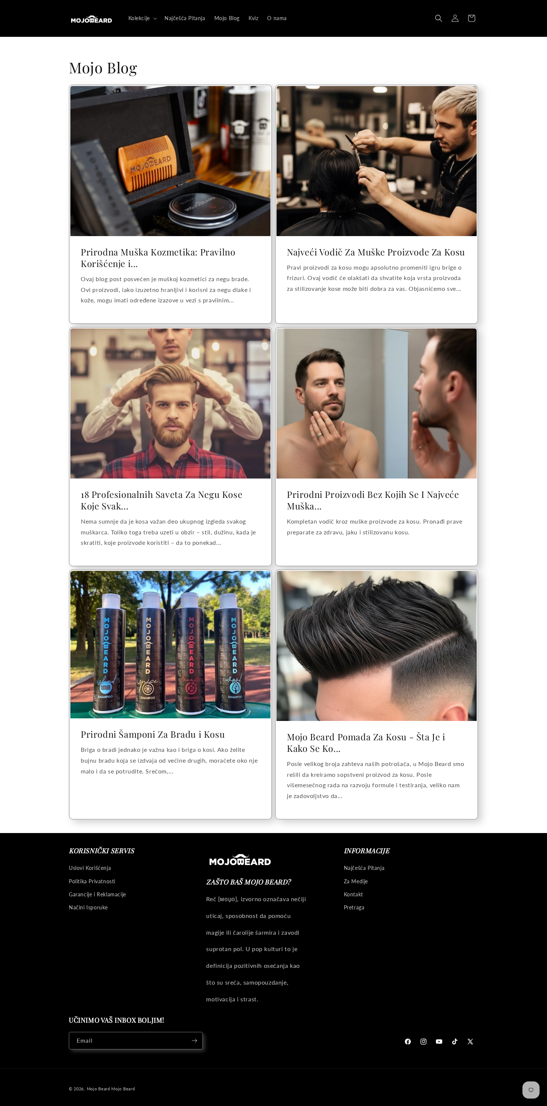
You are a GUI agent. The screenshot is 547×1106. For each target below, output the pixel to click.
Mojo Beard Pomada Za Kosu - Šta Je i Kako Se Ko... (366, 742)
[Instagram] (423, 1041)
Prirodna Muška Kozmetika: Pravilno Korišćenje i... (158, 257)
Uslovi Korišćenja (90, 868)
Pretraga (354, 907)
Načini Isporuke (88, 907)
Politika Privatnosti (92, 881)
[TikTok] (455, 1041)
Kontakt (353, 894)
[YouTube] (439, 1041)
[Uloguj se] (455, 18)
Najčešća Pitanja (364, 868)
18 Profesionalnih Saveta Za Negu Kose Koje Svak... (161, 499)
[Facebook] (408, 1041)
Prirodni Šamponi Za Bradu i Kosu (153, 734)
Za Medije (356, 881)
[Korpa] (471, 18)
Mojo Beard (98, 1088)
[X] (470, 1041)
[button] (142, 18)
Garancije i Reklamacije (97, 894)
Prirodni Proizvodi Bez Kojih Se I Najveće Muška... (373, 499)
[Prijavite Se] (194, 1040)
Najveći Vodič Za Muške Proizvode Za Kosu (376, 251)
